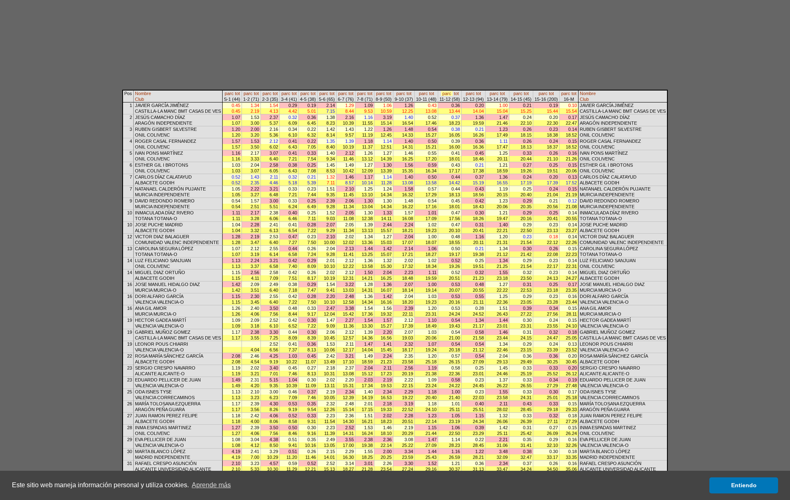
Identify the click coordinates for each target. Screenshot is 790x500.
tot (237, 93)
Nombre (143, 93)
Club (139, 99)
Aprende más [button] (211, 484)
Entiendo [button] (744, 485)
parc (229, 93)
